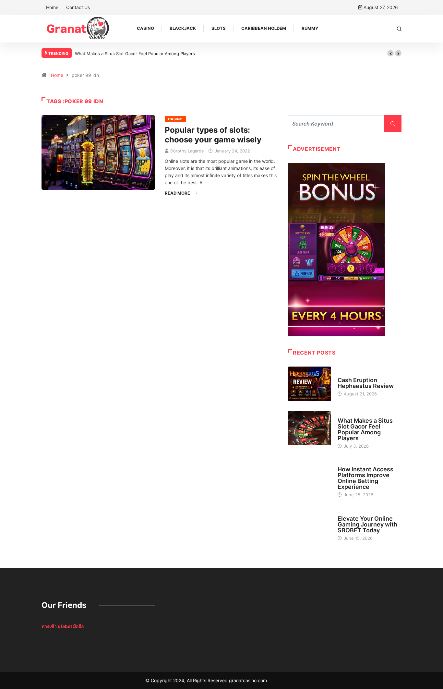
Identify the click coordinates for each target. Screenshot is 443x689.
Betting (346, 463)
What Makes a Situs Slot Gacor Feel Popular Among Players (135, 53)
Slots (218, 28)
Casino (145, 28)
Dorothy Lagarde (187, 150)
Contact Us (78, 7)
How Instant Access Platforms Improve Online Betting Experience (365, 478)
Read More (177, 193)
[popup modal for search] (399, 28)
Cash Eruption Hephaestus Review (366, 383)
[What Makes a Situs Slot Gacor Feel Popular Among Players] (309, 428)
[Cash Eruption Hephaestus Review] (309, 384)
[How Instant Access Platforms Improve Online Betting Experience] (309, 476)
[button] (390, 53)
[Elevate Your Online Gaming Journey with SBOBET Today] (309, 525)
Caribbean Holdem (263, 28)
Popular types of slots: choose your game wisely (213, 134)
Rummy (310, 28)
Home (52, 7)
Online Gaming (353, 512)
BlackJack (183, 28)
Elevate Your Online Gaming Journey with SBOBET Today (367, 524)
